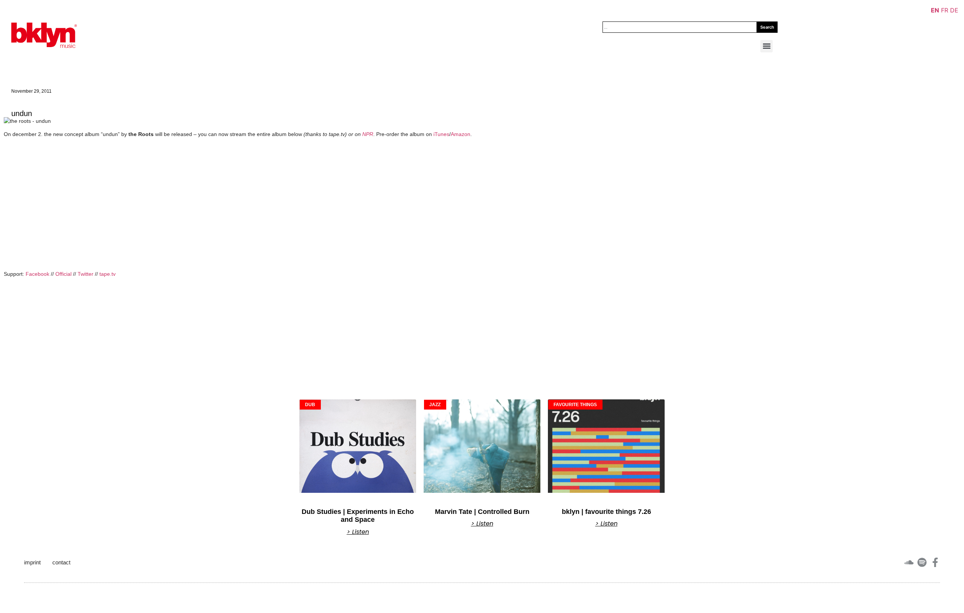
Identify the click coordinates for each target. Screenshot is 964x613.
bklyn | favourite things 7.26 (606, 511)
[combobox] (679, 27)
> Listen (358, 532)
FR (944, 10)
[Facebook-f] (935, 562)
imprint (32, 562)
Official (63, 274)
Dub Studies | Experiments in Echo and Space (358, 516)
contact (61, 562)
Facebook (37, 274)
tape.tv (107, 274)
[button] (766, 46)
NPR (367, 134)
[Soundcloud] (909, 562)
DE (954, 10)
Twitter (85, 274)
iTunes (441, 134)
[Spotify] (922, 562)
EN (935, 10)
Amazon (460, 134)
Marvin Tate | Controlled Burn (482, 511)
